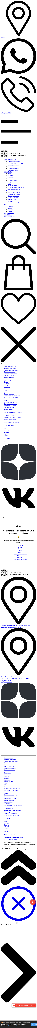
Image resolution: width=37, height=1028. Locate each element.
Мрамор (20, 545)
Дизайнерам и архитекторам (12, 417)
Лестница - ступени (13, 196)
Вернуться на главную (18, 566)
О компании (7, 818)
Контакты (7, 831)
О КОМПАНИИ (9, 213)
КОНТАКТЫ (8, 215)
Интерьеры (7, 773)
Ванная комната (12, 180)
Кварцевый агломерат (14, 167)
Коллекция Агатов (13, 165)
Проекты (10, 209)
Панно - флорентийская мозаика (17, 203)
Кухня (9, 173)
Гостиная (10, 175)
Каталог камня (8, 758)
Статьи (10, 211)
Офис (9, 182)
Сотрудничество (9, 808)
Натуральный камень (14, 161)
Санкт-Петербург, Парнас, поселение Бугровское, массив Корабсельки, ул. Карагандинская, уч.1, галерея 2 (17, 677)
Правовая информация (10, 839)
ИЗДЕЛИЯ (7, 191)
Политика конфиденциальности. (17, 1026)
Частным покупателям (10, 421)
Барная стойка (12, 199)
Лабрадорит (20, 556)
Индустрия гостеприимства (16, 187)
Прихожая (11, 179)
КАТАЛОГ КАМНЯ (10, 160)
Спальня (10, 177)
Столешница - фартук (14, 192)
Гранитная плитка (9, 770)
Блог (5, 821)
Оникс (20, 552)
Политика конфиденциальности (13, 837)
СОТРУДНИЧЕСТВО (10, 415)
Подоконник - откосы (14, 194)
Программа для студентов (11, 422)
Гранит (20, 547)
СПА (9, 184)
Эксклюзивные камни (20, 554)
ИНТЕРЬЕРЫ (8, 172)
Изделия (6, 793)
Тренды (10, 208)
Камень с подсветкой (14, 168)
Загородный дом (12, 185)
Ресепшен (10, 201)
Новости (10, 206)
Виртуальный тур (9, 216)
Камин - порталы (13, 197)
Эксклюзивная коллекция (15, 163)
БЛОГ (6, 204)
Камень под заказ (13, 170)
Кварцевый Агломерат (20, 559)
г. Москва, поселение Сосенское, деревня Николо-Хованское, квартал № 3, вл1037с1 (15, 626)
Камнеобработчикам (10, 419)
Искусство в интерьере (14, 189)
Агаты (20, 550)
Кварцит (20, 549)
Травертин (20, 557)
